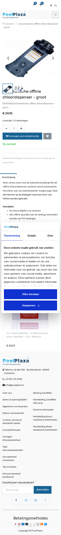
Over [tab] (50, 235)
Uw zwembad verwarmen (9, 458)
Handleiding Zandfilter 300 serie (44, 401)
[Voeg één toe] (21, 128)
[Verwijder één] (6, 128)
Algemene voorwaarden (15, 406)
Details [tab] (32, 235)
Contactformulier (12, 430)
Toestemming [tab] (12, 235)
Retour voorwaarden (13, 413)
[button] (47, 136)
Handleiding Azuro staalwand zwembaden (45, 418)
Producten (8, 24)
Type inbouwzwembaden (13, 448)
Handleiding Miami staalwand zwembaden (45, 428)
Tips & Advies (9, 467)
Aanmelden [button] (42, 489)
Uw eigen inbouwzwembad (11, 438)
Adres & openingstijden (15, 399)
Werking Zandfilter (42, 393)
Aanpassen (28, 305)
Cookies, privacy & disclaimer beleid (12, 422)
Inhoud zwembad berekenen (12, 475)
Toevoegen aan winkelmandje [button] (23, 136)
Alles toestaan (30, 294)
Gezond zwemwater (43, 409)
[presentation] (8, 58)
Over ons (7, 393)
